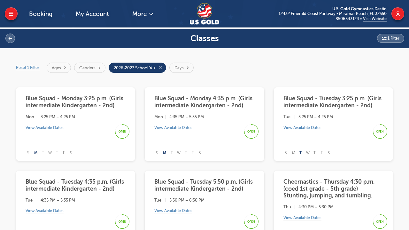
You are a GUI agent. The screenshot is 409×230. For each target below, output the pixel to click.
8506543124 (348, 18)
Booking (40, 14)
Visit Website (375, 18)
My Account (92, 14)
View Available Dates (45, 127)
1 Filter (393, 38)
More (140, 14)
